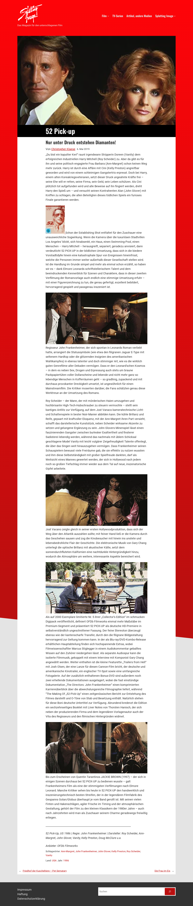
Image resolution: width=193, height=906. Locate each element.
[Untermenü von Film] (108, 16)
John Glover (104, 851)
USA (54, 860)
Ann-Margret (67, 851)
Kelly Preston (118, 851)
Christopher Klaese (63, 149)
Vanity (49, 855)
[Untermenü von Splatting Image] (175, 16)
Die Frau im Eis (162, 870)
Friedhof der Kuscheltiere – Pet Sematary (45, 870)
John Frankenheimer (86, 851)
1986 (66, 860)
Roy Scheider (133, 851)
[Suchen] (170, 891)
